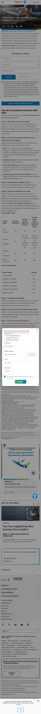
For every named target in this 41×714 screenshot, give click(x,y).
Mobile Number (9, 351)
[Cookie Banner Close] (38, 701)
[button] (37, 329)
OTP (6, 359)
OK (20, 710)
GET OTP (32, 354)
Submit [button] (20, 382)
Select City (8, 367)
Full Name (8, 343)
